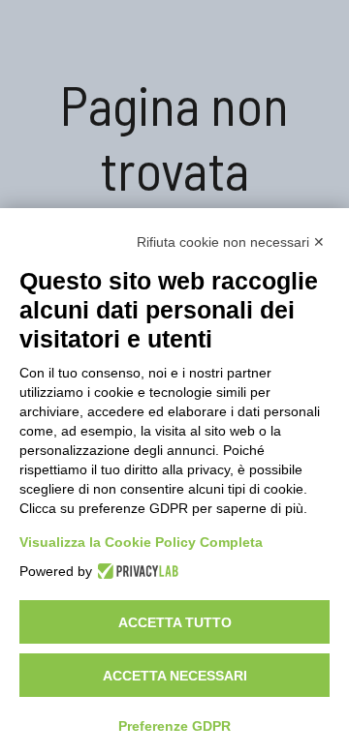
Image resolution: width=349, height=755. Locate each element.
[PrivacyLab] (135, 571)
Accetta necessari (175, 675)
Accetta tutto (175, 622)
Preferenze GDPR (174, 726)
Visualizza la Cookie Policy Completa (141, 542)
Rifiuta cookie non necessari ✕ (231, 242)
